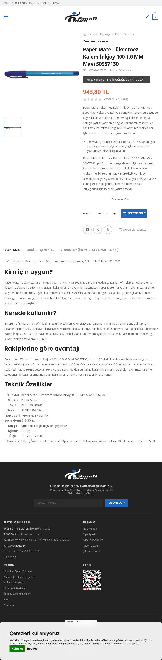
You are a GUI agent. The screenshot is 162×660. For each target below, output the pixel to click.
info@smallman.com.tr (28, 534)
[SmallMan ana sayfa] (81, 474)
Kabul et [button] (17, 648)
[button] (7, 17)
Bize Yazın (10, 557)
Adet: (87, 213)
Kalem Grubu (123, 34)
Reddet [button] (32, 648)
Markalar (9, 605)
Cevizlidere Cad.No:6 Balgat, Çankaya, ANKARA (41, 540)
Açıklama (12, 250)
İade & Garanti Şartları (17, 594)
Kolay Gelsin (94, 79)
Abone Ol (115, 503)
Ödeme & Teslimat (15, 588)
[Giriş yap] (147, 16)
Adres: (8, 540)
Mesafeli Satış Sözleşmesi (19, 577)
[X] (97, 229)
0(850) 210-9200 (41, 528)
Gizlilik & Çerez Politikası (18, 571)
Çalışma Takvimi (15, 545)
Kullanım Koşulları (14, 582)
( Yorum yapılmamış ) (116, 99)
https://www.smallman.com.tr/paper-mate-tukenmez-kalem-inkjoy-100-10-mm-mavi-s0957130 (89, 441)
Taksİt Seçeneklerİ (40, 250)
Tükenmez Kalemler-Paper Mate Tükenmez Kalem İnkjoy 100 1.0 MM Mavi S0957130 (66, 261)
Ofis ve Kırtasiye (100, 34)
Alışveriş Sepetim (93, 540)
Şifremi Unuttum (92, 551)
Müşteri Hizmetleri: (18, 528)
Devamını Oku (121, 199)
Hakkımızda (90, 528)
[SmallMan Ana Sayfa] (81, 17)
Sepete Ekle (136, 213)
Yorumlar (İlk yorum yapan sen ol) (89, 250)
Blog (6, 599)
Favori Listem (91, 545)
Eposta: (9, 534)
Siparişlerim (90, 534)
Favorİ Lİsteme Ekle (134, 230)
